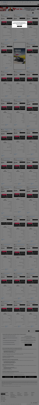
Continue (19, 26)
